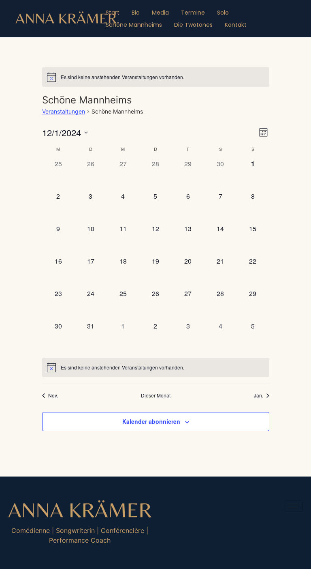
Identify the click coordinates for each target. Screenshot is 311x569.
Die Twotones (193, 25)
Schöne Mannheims (134, 25)
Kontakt (236, 25)
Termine (193, 13)
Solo (223, 13)
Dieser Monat (155, 395)
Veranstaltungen (63, 111)
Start (112, 13)
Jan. (258, 395)
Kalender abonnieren (151, 421)
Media (160, 13)
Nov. (53, 395)
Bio (136, 13)
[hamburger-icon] (294, 506)
